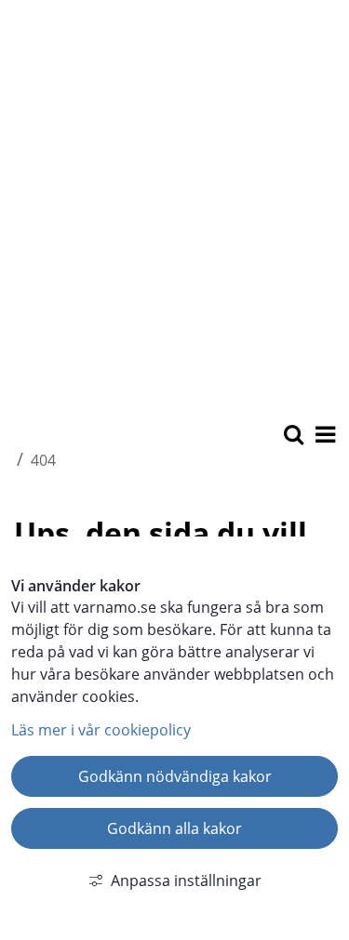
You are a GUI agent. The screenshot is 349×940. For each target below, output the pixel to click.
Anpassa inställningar (186, 880)
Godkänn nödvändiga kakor (175, 776)
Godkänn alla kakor (174, 828)
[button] (324, 436)
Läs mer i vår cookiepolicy (101, 730)
